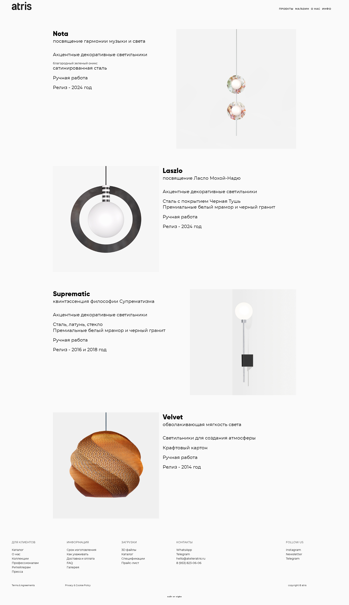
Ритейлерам (21, 567)
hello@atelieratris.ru (190, 558)
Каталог (18, 549)
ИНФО (326, 9)
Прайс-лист (130, 563)
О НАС (315, 9)
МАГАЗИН (302, 9)
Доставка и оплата (81, 558)
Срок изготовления (81, 549)
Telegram (183, 554)
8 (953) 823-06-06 (188, 563)
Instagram (293, 549)
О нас (16, 554)
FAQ (70, 563)
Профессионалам (25, 563)
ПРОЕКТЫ (286, 9)
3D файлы (128, 549)
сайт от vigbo (174, 597)
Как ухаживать (77, 554)
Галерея (73, 567)
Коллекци (19, 558)
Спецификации (133, 558)
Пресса (17, 571)
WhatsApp (184, 549)
